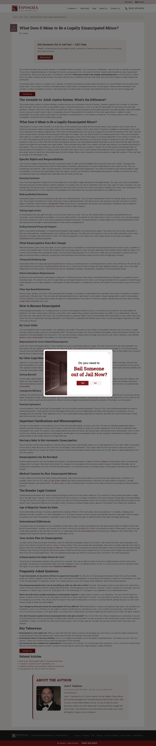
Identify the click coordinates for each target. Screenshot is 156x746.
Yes (82, 383)
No (95, 383)
